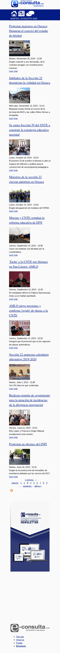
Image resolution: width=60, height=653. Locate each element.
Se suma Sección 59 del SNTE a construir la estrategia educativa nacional (29, 130)
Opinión (30, 13)
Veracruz (20, 640)
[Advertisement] (31, 593)
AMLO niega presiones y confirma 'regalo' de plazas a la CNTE (28, 310)
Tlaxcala (20, 636)
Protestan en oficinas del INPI (28, 444)
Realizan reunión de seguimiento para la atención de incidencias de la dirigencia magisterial (29, 400)
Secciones (21, 13)
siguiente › (27, 486)
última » (37, 486)
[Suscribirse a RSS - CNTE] (11, 491)
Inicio (14, 13)
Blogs (35, 13)
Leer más (13, 71)
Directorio (21, 646)
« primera (29, 480)
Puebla (19, 643)
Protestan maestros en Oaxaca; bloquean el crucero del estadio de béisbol (28, 31)
